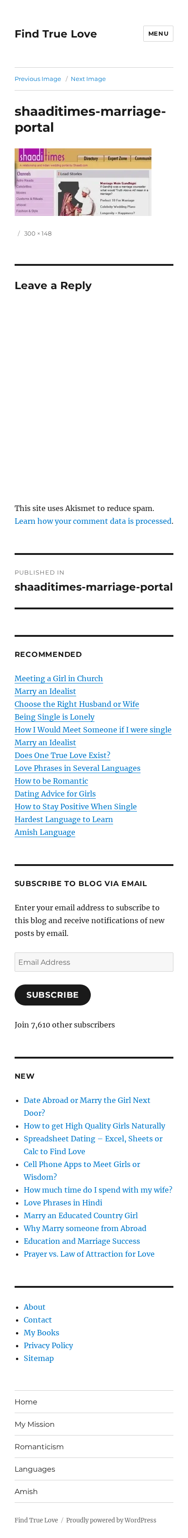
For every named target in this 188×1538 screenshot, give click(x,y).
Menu (158, 33)
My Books (41, 1332)
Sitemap (39, 1358)
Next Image (88, 78)
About (35, 1307)
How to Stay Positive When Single (76, 806)
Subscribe (52, 995)
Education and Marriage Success (82, 1241)
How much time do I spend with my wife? (98, 1189)
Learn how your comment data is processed (93, 521)
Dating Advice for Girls (55, 793)
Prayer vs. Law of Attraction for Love (89, 1253)
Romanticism (39, 1446)
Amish (26, 1491)
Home (26, 1402)
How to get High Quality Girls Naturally (94, 1125)
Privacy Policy (48, 1345)
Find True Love (56, 33)
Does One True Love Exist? (62, 755)
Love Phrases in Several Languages (78, 768)
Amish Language (45, 832)
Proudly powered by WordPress (111, 1520)
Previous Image (38, 78)
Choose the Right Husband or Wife (77, 704)
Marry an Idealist (45, 691)
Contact (38, 1319)
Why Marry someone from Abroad (85, 1228)
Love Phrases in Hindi (63, 1202)
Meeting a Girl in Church (59, 678)
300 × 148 (38, 233)
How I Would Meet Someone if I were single (93, 729)
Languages (35, 1469)
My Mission (35, 1424)
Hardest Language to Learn (64, 819)
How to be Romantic (51, 780)
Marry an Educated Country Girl (81, 1215)
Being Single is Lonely (54, 716)
